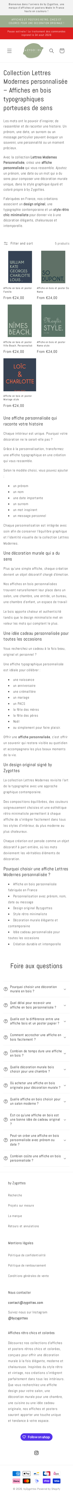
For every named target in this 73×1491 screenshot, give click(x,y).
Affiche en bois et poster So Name (53, 289)
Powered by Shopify (48, 1489)
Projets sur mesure (21, 1205)
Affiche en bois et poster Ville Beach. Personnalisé (17, 343)
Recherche (15, 1195)
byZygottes (30, 1489)
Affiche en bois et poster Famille (17, 289)
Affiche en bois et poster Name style (51, 343)
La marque (15, 1216)
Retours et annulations (23, 1226)
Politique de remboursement (27, 1265)
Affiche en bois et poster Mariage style (17, 397)
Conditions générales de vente (28, 1276)
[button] (9, 51)
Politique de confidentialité (26, 1255)
